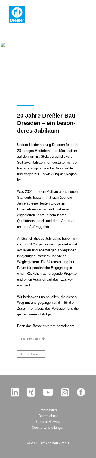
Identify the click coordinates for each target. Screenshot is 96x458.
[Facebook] (81, 392)
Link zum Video (30, 338)
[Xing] (31, 392)
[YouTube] (48, 392)
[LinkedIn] (15, 392)
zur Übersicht (33, 354)
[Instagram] (65, 392)
